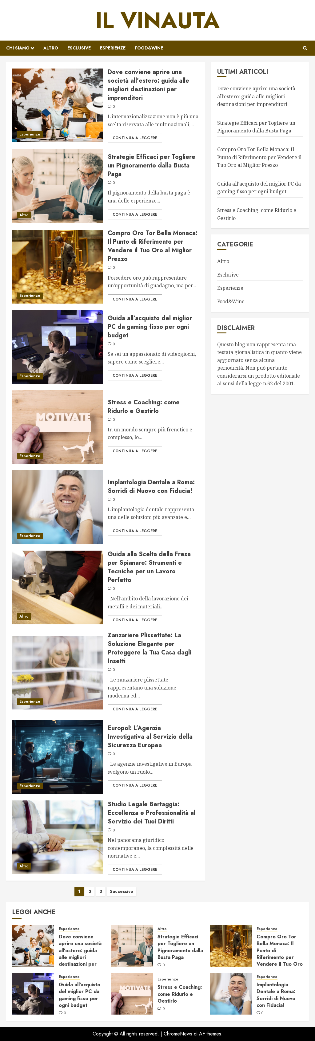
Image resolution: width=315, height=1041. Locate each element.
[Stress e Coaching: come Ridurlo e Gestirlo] (57, 427)
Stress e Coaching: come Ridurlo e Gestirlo (144, 406)
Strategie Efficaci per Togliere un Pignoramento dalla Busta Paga (151, 165)
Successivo (121, 891)
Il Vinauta (157, 20)
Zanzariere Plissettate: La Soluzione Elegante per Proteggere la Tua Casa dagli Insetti (149, 648)
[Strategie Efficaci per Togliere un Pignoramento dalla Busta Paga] (57, 186)
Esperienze (113, 48)
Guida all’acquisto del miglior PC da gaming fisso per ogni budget (150, 327)
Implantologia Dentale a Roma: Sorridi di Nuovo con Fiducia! (151, 486)
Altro (50, 48)
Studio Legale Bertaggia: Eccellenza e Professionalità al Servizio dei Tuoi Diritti (151, 813)
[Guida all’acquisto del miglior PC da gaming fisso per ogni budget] (57, 347)
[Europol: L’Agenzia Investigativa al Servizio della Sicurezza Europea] (57, 757)
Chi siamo (18, 48)
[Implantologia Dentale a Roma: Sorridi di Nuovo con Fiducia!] (57, 507)
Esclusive (79, 48)
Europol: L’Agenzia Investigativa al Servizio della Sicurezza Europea (150, 737)
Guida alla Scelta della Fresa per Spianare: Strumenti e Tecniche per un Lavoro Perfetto (149, 567)
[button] (305, 48)
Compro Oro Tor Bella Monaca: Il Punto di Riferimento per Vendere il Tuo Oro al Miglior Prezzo (152, 246)
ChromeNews (178, 1033)
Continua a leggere (135, 138)
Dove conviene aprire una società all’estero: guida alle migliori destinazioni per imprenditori (148, 85)
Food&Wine (149, 48)
